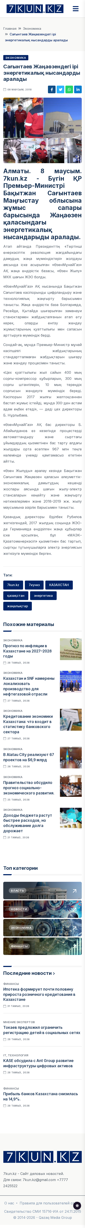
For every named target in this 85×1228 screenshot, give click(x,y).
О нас (9, 1203)
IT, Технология (15, 1055)
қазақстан (15, 595)
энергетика (43, 595)
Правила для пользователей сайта (50, 1203)
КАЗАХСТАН (59, 585)
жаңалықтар (17, 606)
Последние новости (27, 973)
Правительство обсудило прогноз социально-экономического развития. (28, 787)
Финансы (11, 984)
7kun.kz (13, 585)
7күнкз (34, 585)
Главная (10, 28)
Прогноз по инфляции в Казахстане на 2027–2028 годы (27, 651)
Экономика (32, 28)
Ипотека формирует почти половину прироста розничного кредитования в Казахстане (39, 994)
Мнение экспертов (19, 1022)
